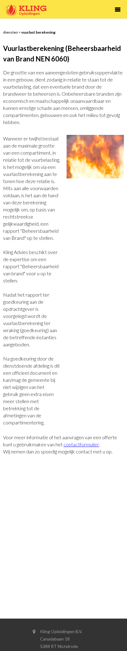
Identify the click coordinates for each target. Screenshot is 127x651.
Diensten (10, 32)
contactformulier (81, 444)
